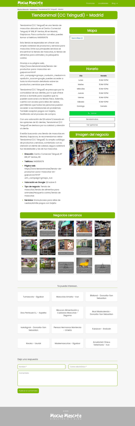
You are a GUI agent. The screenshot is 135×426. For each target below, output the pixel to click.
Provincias (90, 3)
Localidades (103, 3)
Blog (113, 3)
